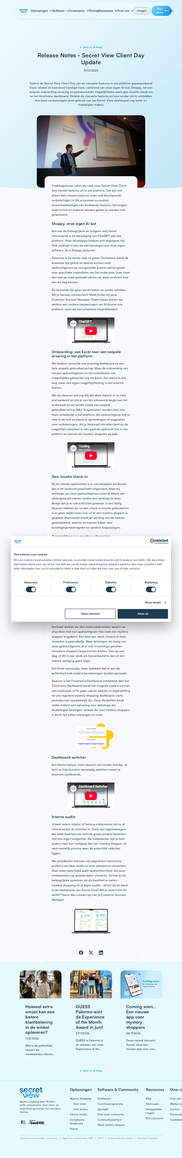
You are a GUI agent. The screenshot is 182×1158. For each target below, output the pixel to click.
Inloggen (142, 10)
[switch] (71, 589)
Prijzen (74, 1128)
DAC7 (101, 1138)
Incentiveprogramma (110, 1103)
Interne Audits (78, 1114)
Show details (153, 602)
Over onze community (111, 1114)
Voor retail (79, 1103)
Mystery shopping (80, 1098)
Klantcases (152, 1103)
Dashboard (104, 1098)
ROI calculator (154, 1118)
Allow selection (90, 613)
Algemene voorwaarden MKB (77, 1138)
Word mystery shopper (111, 1124)
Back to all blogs (91, 47)
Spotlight (103, 1109)
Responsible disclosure (120, 1138)
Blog (148, 1098)
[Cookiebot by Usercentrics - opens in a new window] (152, 541)
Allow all (142, 613)
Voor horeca (80, 1109)
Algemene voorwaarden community (39, 1138)
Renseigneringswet (147, 1138)
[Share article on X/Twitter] (91, 952)
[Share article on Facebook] (81, 952)
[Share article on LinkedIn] (101, 952)
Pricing (94, 10)
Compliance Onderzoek (77, 1121)
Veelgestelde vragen (154, 1111)
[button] (41, 11)
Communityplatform (110, 1119)
